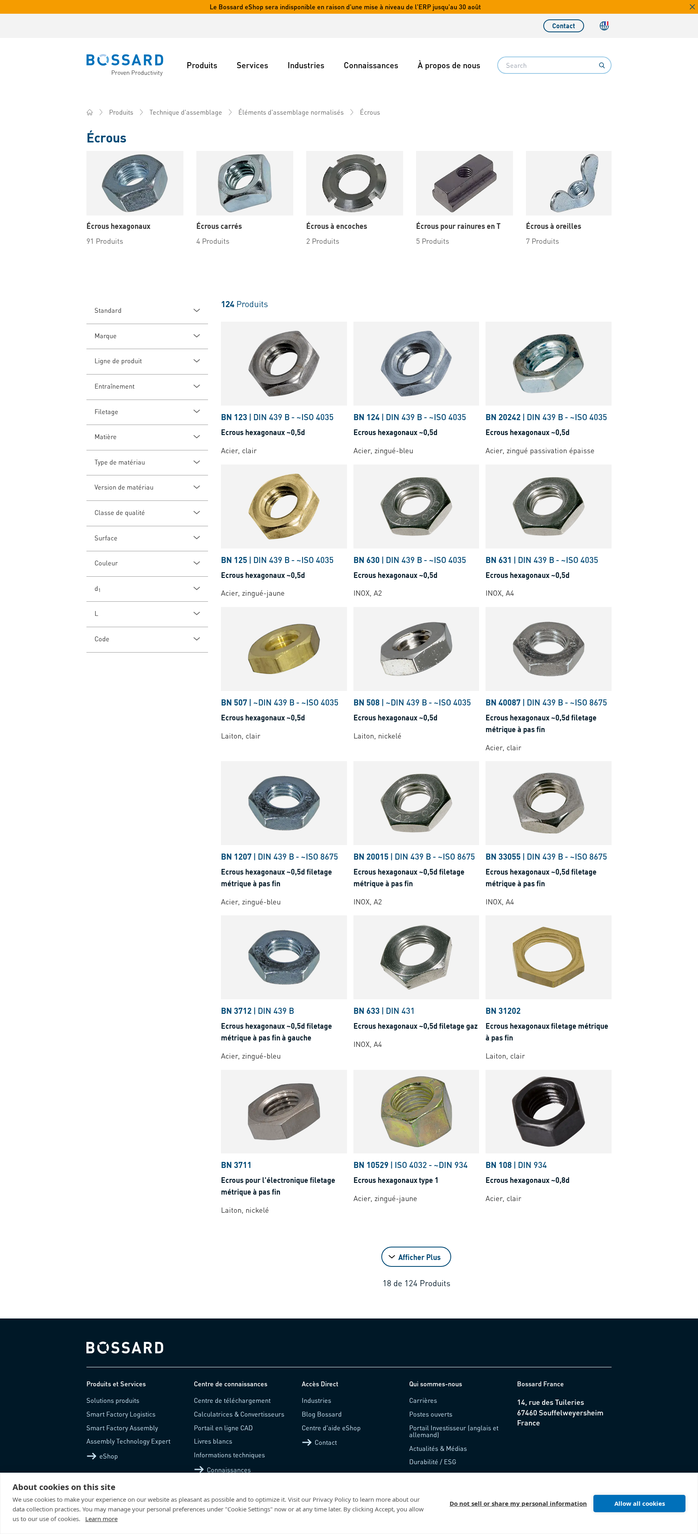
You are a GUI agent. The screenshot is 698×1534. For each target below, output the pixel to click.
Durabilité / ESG (432, 1461)
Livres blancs (213, 1441)
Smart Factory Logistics (121, 1414)
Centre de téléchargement (232, 1400)
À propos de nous (449, 65)
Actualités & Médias (438, 1448)
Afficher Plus (419, 1257)
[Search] (602, 65)
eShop (108, 1456)
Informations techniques (229, 1454)
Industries (306, 65)
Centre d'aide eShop (331, 1427)
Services (252, 65)
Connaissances (371, 65)
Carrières (423, 1400)
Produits (202, 65)
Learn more (101, 1519)
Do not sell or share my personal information (518, 1503)
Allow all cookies (639, 1503)
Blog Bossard (322, 1414)
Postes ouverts (430, 1414)
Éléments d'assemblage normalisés (291, 112)
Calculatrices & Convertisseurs (239, 1414)
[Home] (89, 112)
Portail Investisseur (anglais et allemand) (453, 1431)
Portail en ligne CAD (223, 1427)
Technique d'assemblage (185, 112)
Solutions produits (112, 1400)
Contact (563, 25)
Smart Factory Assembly (122, 1427)
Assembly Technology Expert (128, 1441)
